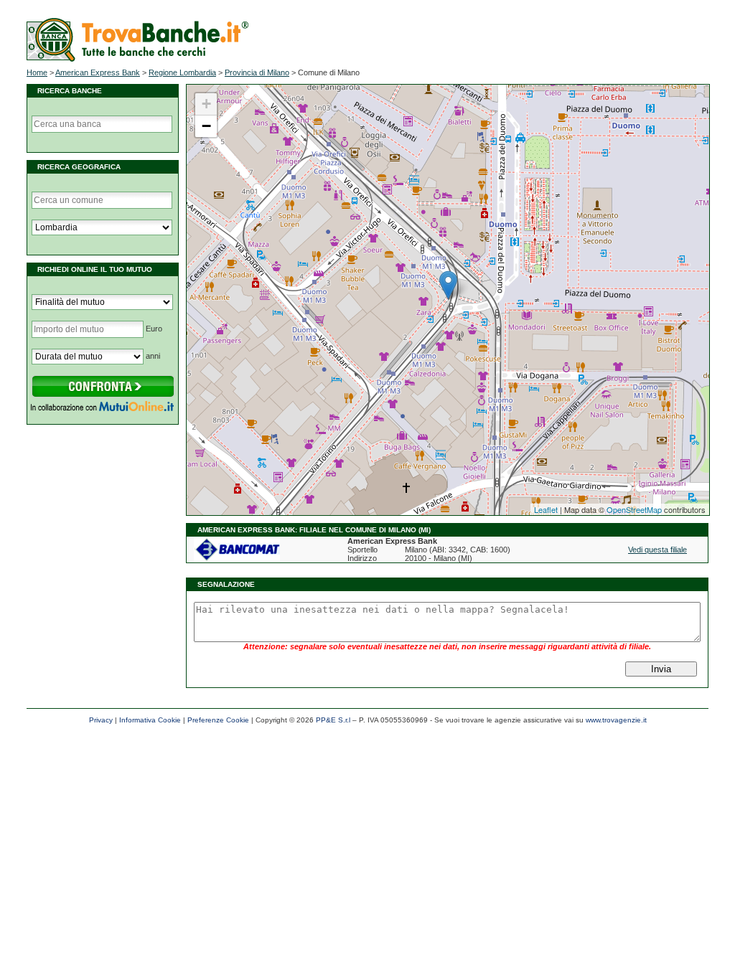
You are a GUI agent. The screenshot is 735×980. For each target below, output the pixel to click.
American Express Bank (97, 72)
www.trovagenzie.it (616, 720)
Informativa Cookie (150, 720)
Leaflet (546, 509)
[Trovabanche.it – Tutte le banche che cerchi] (137, 59)
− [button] (206, 126)
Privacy (101, 720)
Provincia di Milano (257, 72)
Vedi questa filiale (657, 549)
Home (37, 72)
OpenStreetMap (634, 509)
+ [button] (206, 104)
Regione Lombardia (182, 72)
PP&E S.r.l (333, 720)
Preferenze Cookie (218, 720)
